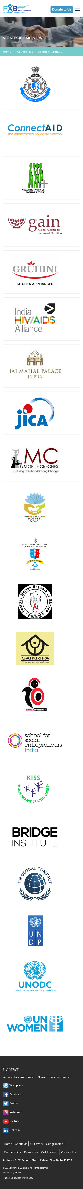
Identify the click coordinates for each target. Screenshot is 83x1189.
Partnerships (24, 51)
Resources (31, 1152)
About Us (21, 1144)
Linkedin (14, 1130)
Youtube (14, 1121)
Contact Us (68, 1152)
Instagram (15, 1112)
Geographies (54, 1144)
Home (7, 51)
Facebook (15, 1094)
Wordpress (16, 1085)
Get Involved (49, 1152)
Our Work (36, 1144)
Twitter (13, 1103)
